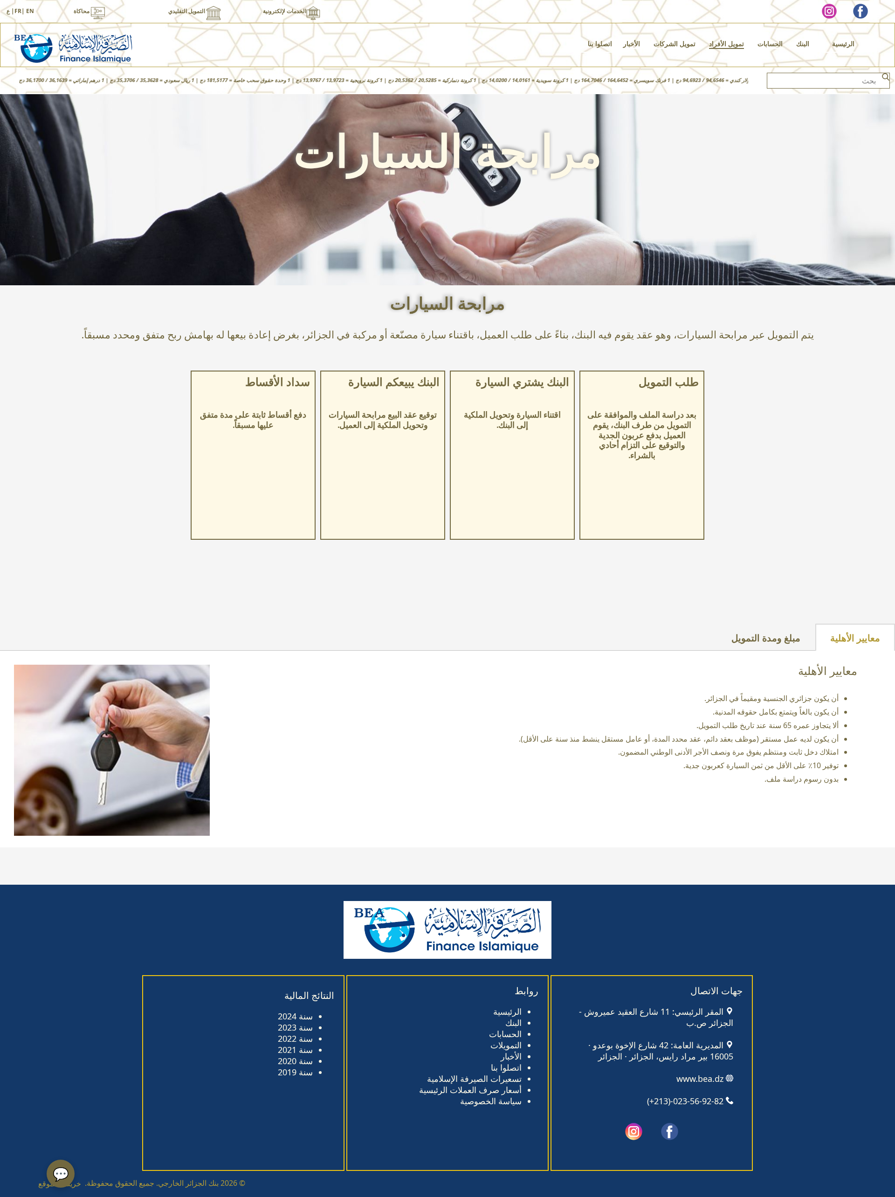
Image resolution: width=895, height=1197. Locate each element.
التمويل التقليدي (187, 11)
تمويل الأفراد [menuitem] (726, 44)
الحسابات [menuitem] (770, 44)
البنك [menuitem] (802, 44)
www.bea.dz (699, 1078)
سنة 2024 (295, 1016)
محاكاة (82, 11)
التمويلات (506, 1045)
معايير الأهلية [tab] (855, 638)
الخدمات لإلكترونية (284, 11)
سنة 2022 (295, 1038)
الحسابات (505, 1033)
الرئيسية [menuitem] (843, 43)
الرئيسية (507, 1011)
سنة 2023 (295, 1027)
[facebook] (860, 11)
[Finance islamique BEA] (73, 48)
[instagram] (829, 11)
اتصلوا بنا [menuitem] (600, 43)
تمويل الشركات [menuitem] (674, 44)
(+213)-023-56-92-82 (685, 1101)
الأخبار (511, 1056)
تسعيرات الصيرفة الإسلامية (474, 1078)
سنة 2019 (295, 1072)
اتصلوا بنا (506, 1067)
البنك (513, 1022)
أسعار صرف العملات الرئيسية (470, 1089)
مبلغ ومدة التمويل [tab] (765, 638)
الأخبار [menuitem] (631, 44)
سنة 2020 (295, 1060)
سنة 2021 (295, 1049)
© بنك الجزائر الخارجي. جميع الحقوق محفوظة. (165, 1183)
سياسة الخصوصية (491, 1101)
